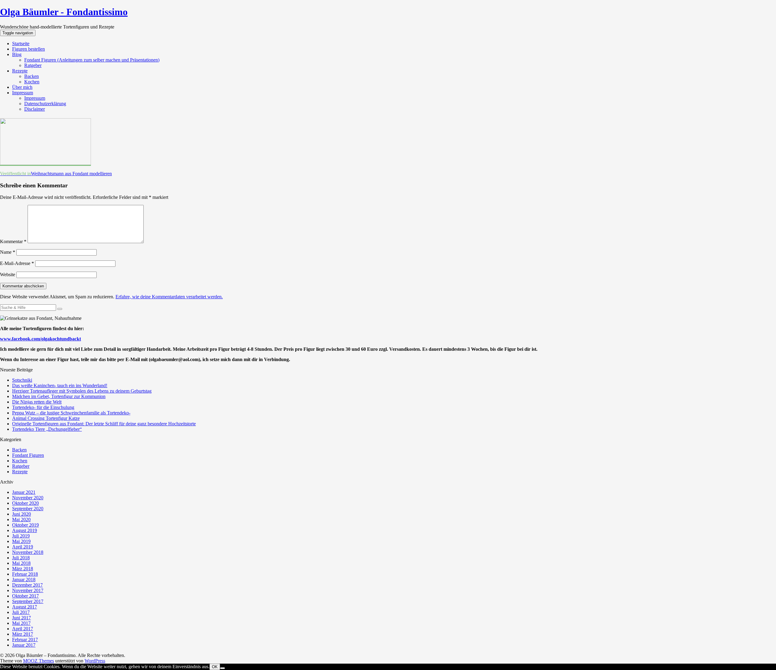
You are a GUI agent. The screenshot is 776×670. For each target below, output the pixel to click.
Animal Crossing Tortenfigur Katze (46, 418)
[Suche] (59, 309)
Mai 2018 (21, 563)
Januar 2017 (23, 645)
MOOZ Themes (38, 660)
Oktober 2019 (25, 525)
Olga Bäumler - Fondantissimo (64, 11)
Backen (31, 76)
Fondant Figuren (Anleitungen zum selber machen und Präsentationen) (91, 59)
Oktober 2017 (25, 595)
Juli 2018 (21, 557)
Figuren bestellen (28, 49)
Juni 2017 (21, 617)
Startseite (20, 43)
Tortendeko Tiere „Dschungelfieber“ (47, 429)
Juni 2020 (21, 514)
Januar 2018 (23, 579)
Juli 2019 (21, 535)
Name (7, 252)
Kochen (31, 81)
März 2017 (22, 634)
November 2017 (27, 590)
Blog (17, 54)
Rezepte (20, 70)
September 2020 (27, 508)
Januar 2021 (23, 492)
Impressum (22, 92)
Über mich (22, 87)
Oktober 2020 (25, 503)
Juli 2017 (21, 612)
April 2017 (22, 628)
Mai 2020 (21, 519)
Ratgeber (33, 65)
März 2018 (22, 568)
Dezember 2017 (27, 585)
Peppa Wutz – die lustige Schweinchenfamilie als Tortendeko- (71, 412)
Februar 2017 (25, 639)
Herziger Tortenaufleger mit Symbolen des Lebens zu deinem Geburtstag (82, 391)
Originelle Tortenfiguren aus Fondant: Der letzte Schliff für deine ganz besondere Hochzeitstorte (104, 423)
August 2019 (24, 530)
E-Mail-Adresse (17, 263)
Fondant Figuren (28, 455)
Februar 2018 (25, 574)
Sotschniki (22, 380)
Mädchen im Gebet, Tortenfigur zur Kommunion (58, 396)
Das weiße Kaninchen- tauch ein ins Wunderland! (59, 385)
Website (7, 274)
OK (215, 667)
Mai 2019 (21, 541)
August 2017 (24, 606)
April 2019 (22, 546)
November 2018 (27, 552)
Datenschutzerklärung (45, 103)
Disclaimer (34, 109)
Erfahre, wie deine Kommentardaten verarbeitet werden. (169, 296)
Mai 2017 (21, 623)
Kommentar (13, 241)
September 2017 (27, 601)
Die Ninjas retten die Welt (37, 401)
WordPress (95, 660)
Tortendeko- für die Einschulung (43, 407)
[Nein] (222, 668)
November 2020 (27, 497)
